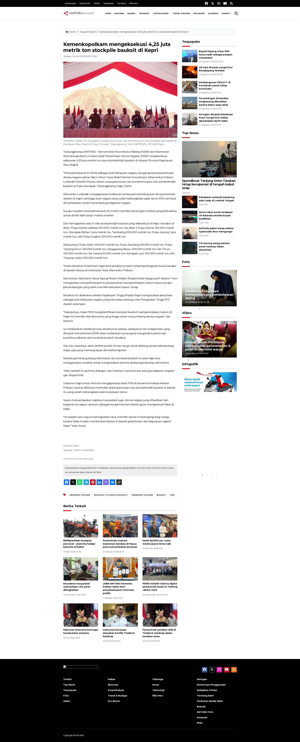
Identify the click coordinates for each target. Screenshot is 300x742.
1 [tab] (200, 308)
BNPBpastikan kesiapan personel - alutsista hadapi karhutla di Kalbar (79, 544)
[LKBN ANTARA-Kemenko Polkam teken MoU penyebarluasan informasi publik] (120, 568)
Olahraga (213, 13)
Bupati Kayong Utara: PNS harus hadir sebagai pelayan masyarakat (215, 54)
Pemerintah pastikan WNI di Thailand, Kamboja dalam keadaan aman (159, 633)
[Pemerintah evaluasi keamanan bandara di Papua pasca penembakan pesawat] (120, 525)
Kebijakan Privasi (207, 690)
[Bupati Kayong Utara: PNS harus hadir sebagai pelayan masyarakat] (189, 55)
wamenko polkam (142, 495)
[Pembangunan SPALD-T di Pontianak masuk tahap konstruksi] (189, 86)
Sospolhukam (160, 13)
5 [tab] (218, 308)
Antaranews (70, 3)
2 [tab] (204, 308)
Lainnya (225, 13)
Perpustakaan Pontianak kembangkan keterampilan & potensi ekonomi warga (208, 345)
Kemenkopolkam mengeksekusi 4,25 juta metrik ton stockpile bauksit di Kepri (144, 31)
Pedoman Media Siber (210, 701)
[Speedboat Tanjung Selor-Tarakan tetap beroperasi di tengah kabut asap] (209, 159)
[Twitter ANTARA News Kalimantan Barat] (212, 3)
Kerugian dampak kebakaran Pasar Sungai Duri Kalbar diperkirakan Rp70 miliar (216, 117)
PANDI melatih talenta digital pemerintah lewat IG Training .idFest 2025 (159, 587)
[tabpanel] (209, 288)
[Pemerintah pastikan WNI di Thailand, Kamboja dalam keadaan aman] (159, 614)
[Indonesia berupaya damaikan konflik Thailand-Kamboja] (120, 614)
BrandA (201, 706)
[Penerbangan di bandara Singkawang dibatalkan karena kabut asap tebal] (189, 102)
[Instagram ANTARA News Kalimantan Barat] (218, 3)
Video (187, 313)
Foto (186, 262)
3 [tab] (209, 308)
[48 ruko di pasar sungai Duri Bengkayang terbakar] (189, 71)
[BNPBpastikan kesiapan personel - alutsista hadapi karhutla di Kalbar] (80, 525)
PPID (199, 723)
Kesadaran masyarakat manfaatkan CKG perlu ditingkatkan (76, 587)
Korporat (202, 717)
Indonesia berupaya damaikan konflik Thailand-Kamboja (119, 633)
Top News (121, 3)
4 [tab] (214, 308)
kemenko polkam (80, 495)
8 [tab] (221, 359)
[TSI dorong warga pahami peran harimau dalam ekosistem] (189, 247)
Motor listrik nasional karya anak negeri (206, 462)
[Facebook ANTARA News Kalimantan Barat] (206, 3)
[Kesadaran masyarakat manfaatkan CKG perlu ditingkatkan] (80, 568)
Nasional (119, 13)
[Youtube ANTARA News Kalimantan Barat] (225, 3)
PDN (172, 495)
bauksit (161, 495)
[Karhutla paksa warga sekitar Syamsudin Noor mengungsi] (189, 232)
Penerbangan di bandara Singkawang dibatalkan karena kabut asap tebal (213, 101)
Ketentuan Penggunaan (211, 684)
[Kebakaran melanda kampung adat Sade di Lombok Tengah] (189, 201)
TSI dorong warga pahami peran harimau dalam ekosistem (214, 246)
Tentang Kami (205, 695)
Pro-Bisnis (199, 13)
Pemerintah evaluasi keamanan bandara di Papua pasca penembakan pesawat (120, 544)
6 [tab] (211, 359)
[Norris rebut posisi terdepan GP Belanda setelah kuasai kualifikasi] (189, 216)
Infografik (190, 364)
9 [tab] (225, 359)
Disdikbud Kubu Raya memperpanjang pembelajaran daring (209, 294)
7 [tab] (216, 359)
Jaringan (202, 679)
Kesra (155, 684)
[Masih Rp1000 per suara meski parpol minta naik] (159, 525)
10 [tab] (230, 359)
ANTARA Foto (205, 712)
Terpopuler (108, 3)
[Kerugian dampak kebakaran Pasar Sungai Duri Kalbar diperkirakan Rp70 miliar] (189, 118)
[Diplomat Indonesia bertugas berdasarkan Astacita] (80, 614)
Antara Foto (84, 3)
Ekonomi (144, 13)
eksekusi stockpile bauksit (111, 495)
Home (108, 13)
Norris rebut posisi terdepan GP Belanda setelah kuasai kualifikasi (216, 215)
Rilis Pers (133, 3)
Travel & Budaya (181, 13)
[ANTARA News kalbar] (79, 13)
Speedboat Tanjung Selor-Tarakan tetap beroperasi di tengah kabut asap (209, 184)
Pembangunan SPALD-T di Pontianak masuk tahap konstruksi (214, 85)
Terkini (97, 3)
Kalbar (131, 13)
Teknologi (158, 690)
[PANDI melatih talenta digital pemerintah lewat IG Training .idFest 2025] (159, 568)
